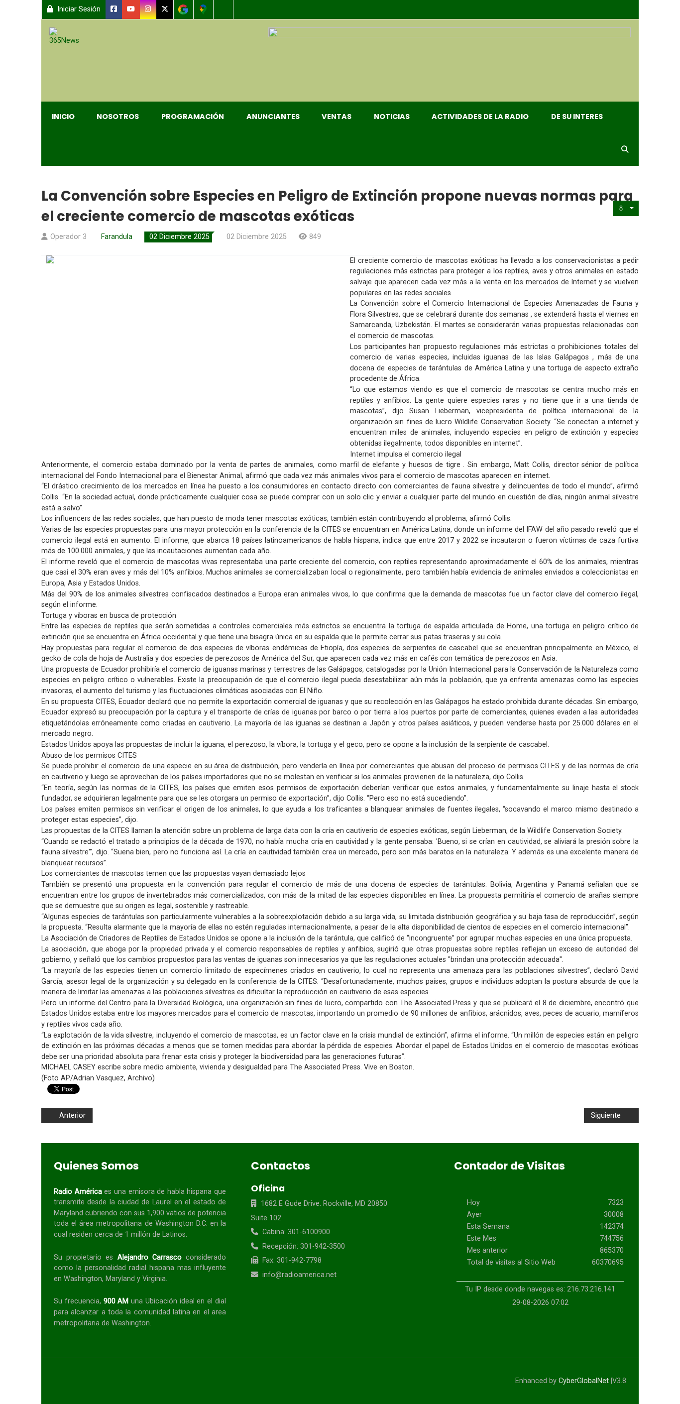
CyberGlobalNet (584, 1381)
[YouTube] (131, 9)
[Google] (183, 9)
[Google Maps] (203, 9)
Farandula (116, 237)
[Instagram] (148, 9)
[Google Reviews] (223, 9)
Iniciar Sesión (78, 9)
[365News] (68, 36)
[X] (165, 9)
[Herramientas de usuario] (626, 208)
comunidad (152, 1312)
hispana (366, 540)
